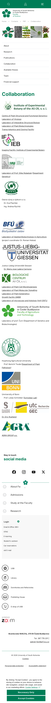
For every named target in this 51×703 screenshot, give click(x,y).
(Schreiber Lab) (30, 398)
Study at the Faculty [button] (21, 503)
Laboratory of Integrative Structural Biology (21, 122)
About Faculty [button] (18, 486)
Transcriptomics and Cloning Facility (18, 129)
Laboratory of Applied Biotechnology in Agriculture (24, 237)
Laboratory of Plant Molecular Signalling (19, 290)
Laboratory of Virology (11, 119)
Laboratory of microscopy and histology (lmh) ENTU (24, 300)
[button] (8, 4)
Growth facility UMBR (11, 297)
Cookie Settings (31, 687)
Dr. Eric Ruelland (9, 417)
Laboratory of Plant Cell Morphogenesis (19, 287)
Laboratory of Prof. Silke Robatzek (17, 173)
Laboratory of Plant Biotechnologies (17, 126)
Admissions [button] (17, 494)
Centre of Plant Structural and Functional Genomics (24, 116)
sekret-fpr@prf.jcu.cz (39, 642)
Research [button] (16, 511)
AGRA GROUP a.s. (9, 435)
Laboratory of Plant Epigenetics (15, 294)
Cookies (25, 659)
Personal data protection (14, 666)
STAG (6, 532)
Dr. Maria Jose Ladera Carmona (17, 269)
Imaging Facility (23, 150)
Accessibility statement (37, 666)
